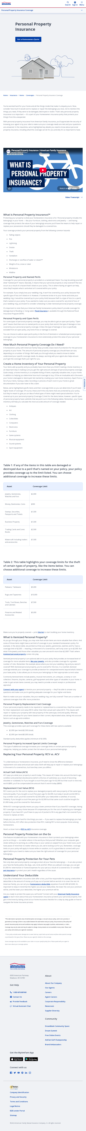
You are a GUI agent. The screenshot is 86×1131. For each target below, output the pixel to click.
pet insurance (9, 870)
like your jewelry (37, 661)
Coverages (30, 95)
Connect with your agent (13, 689)
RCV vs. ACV (26, 829)
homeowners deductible (40, 884)
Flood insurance (41, 311)
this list (41, 632)
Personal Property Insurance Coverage (17, 10)
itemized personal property (14, 654)
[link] (18, 992)
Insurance (13, 95)
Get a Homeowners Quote (28, 39)
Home (5, 95)
